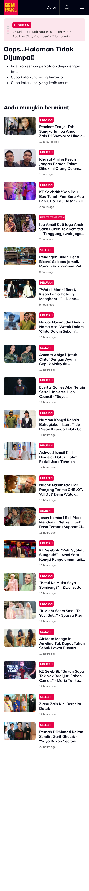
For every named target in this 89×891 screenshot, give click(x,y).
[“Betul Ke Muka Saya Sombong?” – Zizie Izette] (20, 582)
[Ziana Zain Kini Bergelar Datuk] (20, 703)
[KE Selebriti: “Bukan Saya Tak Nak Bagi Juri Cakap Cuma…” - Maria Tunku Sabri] (20, 670)
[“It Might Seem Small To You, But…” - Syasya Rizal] (20, 610)
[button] (8, 26)
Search (67, 7)
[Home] (11, 7)
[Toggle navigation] (81, 7)
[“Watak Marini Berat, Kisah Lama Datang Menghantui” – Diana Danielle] (20, 288)
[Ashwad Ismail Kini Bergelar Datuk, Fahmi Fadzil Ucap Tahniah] (20, 451)
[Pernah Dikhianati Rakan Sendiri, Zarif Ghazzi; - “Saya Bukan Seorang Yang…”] (20, 731)
